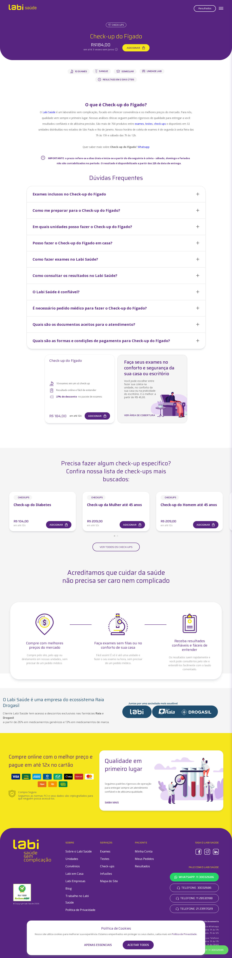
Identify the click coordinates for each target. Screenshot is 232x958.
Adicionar (133, 48)
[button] (116, 194)
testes (149, 123)
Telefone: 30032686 (196, 887)
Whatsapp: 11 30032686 (196, 877)
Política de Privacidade (80, 910)
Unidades (71, 859)
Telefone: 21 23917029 (196, 908)
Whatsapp (144, 147)
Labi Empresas (75, 881)
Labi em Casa (74, 874)
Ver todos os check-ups (116, 547)
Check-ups (118, 25)
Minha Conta (143, 851)
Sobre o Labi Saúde (78, 851)
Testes (104, 859)
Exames (105, 851)
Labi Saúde (49, 112)
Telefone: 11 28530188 (196, 898)
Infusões (106, 874)
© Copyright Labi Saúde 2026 (26, 903)
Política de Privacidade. (184, 934)
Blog (68, 888)
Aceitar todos (138, 945)
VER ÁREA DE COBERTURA (139, 415)
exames (139, 123)
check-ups (160, 123)
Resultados (204, 8)
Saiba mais (112, 802)
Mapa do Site (109, 881)
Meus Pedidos (144, 859)
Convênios (72, 866)
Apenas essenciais (98, 945)
